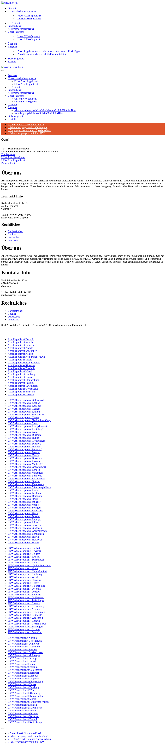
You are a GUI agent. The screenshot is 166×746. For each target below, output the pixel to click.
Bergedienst (14, 23)
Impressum (13, 240)
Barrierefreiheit (15, 231)
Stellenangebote (16, 58)
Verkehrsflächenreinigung (21, 28)
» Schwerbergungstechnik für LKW (26, 133)
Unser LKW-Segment (29, 39)
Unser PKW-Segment (25, 98)
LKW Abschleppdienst (29, 18)
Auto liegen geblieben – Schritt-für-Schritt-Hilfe (42, 54)
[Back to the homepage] (9, 2)
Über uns (12, 43)
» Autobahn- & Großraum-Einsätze (26, 124)
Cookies (12, 234)
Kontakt (12, 61)
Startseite (12, 8)
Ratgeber (12, 46)
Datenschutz (14, 237)
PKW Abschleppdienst (26, 81)
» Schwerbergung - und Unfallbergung (27, 127)
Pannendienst (14, 26)
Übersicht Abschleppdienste (22, 11)
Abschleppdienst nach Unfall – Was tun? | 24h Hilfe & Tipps (45, 110)
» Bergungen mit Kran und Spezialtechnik (29, 130)
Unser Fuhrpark (16, 31)
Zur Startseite (8, 154)
